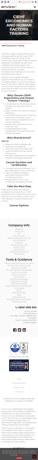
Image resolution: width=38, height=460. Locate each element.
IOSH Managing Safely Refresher (19, 286)
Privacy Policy (19, 247)
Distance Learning (19, 274)
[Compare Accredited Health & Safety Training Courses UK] (9, 6)
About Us (19, 229)
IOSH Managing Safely (19, 279)
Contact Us (19, 231)
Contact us (19, 391)
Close (18, 458)
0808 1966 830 (27, 307)
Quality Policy (19, 254)
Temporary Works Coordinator (19, 299)
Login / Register (19, 240)
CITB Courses (19, 288)
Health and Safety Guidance (19, 238)
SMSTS (19, 290)
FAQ (19, 233)
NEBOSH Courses (19, 301)
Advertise (19, 242)
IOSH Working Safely (19, 281)
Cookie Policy (19, 249)
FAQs (19, 379)
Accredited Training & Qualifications (16, 43)
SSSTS (19, 295)
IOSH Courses (19, 277)
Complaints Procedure (19, 251)
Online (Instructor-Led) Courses (19, 270)
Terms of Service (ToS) (19, 245)
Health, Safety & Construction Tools (19, 263)
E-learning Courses (19, 272)
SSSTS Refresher (19, 297)
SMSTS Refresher (19, 292)
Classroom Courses (19, 268)
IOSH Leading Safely (19, 283)
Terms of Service (19, 383)
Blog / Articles (19, 236)
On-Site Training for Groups (19, 265)
